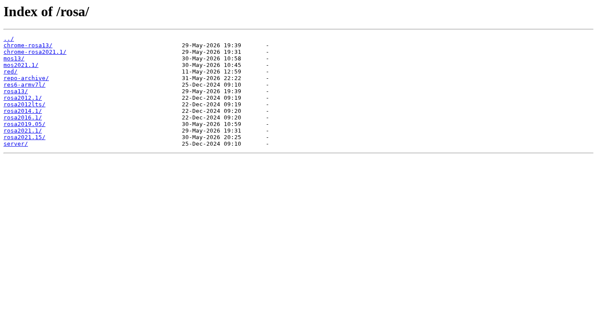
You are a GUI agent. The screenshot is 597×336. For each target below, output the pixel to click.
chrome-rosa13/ (27, 45)
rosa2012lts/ (24, 104)
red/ (10, 71)
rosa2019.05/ (24, 124)
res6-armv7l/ (24, 84)
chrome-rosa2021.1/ (34, 52)
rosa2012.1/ (22, 97)
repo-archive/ (26, 78)
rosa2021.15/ (24, 137)
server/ (15, 143)
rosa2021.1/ (22, 130)
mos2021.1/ (20, 65)
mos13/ (13, 58)
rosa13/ (15, 91)
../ (8, 38)
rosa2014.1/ (22, 111)
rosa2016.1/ (22, 117)
